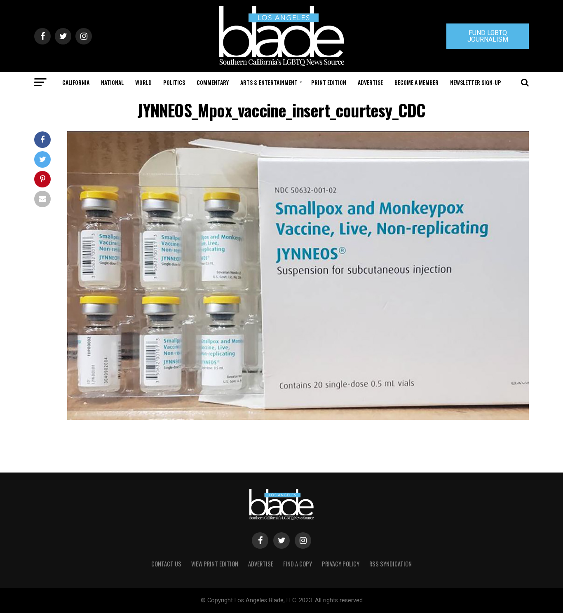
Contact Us (166, 563)
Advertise (370, 82)
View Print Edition (214, 563)
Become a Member (416, 82)
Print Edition (328, 82)
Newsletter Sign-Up (475, 82)
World (143, 82)
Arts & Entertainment (269, 82)
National (112, 82)
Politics (174, 82)
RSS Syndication (390, 563)
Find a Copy (297, 563)
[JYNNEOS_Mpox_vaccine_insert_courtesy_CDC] (298, 417)
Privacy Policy (340, 563)
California (75, 82)
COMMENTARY (213, 82)
